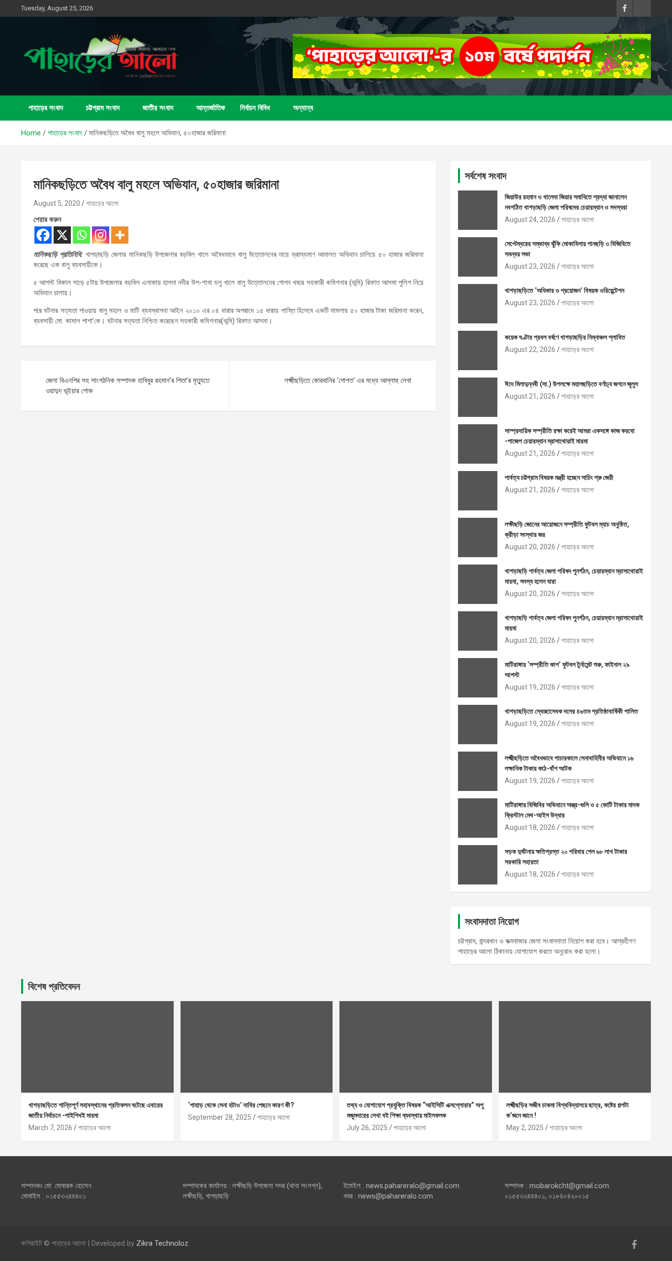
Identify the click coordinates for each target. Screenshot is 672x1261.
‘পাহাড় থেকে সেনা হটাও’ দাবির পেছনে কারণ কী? (241, 1105)
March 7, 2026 (50, 1128)
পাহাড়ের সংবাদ (46, 107)
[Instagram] (100, 235)
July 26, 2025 (367, 1128)
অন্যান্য (303, 107)
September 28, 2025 (219, 1117)
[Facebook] (43, 235)
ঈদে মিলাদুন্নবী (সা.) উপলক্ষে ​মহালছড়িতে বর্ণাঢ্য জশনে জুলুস (571, 384)
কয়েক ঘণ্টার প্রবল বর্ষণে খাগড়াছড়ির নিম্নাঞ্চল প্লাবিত (565, 337)
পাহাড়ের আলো (102, 203)
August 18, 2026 (530, 827)
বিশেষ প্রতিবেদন (54, 986)
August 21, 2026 (530, 396)
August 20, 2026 (530, 547)
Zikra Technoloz (162, 1243)
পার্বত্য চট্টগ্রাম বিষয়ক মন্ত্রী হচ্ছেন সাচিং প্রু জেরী (559, 477)
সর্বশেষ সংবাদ (485, 176)
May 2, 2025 (525, 1128)
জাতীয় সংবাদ (158, 107)
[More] (119, 235)
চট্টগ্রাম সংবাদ (103, 107)
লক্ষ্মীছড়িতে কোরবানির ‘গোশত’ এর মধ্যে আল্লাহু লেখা (347, 380)
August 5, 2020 (56, 203)
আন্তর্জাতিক (210, 107)
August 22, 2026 (530, 349)
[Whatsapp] (81, 235)
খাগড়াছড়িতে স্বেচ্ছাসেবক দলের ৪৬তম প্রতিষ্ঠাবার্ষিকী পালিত (571, 711)
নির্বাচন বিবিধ (255, 107)
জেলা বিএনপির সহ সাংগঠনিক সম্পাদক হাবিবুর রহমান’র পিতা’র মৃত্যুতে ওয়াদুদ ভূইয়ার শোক (128, 385)
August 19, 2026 (530, 687)
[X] (62, 235)
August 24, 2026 (530, 219)
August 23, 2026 (530, 266)
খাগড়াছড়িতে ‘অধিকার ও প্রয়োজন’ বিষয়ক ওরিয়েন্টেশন (564, 290)
